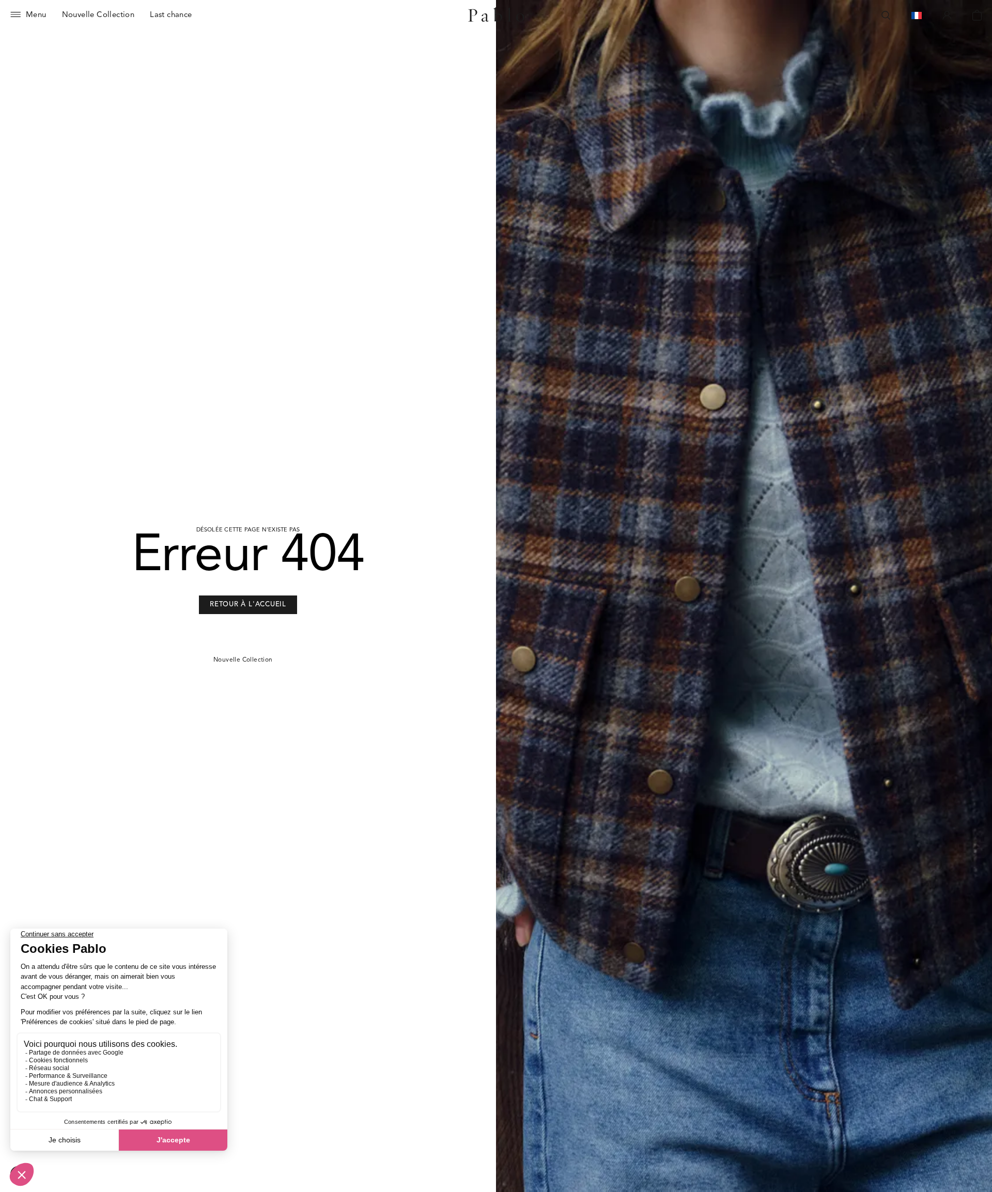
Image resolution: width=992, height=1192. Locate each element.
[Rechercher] (886, 15)
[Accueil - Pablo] (496, 15)
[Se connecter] (947, 15)
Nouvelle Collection (243, 660)
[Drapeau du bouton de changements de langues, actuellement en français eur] (916, 15)
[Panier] (977, 15)
